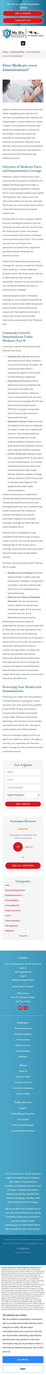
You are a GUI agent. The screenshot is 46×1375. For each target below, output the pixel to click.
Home (5, 52)
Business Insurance (23, 1034)
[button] (23, 43)
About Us (23, 1071)
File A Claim (23, 1119)
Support (23, 1108)
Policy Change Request (23, 1125)
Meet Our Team (23, 1077)
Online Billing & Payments (23, 1114)
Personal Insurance (23, 1028)
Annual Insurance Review (23, 1131)
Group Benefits (23, 1051)
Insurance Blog (17, 52)
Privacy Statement (15, 1243)
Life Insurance (23, 1039)
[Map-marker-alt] (20, 1008)
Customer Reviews (23, 1082)
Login (41, 1243)
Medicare (23, 1056)
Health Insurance (23, 1045)
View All (23, 936)
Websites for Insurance (23, 1252)
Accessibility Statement (30, 1243)
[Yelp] (26, 1008)
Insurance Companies (23, 1088)
